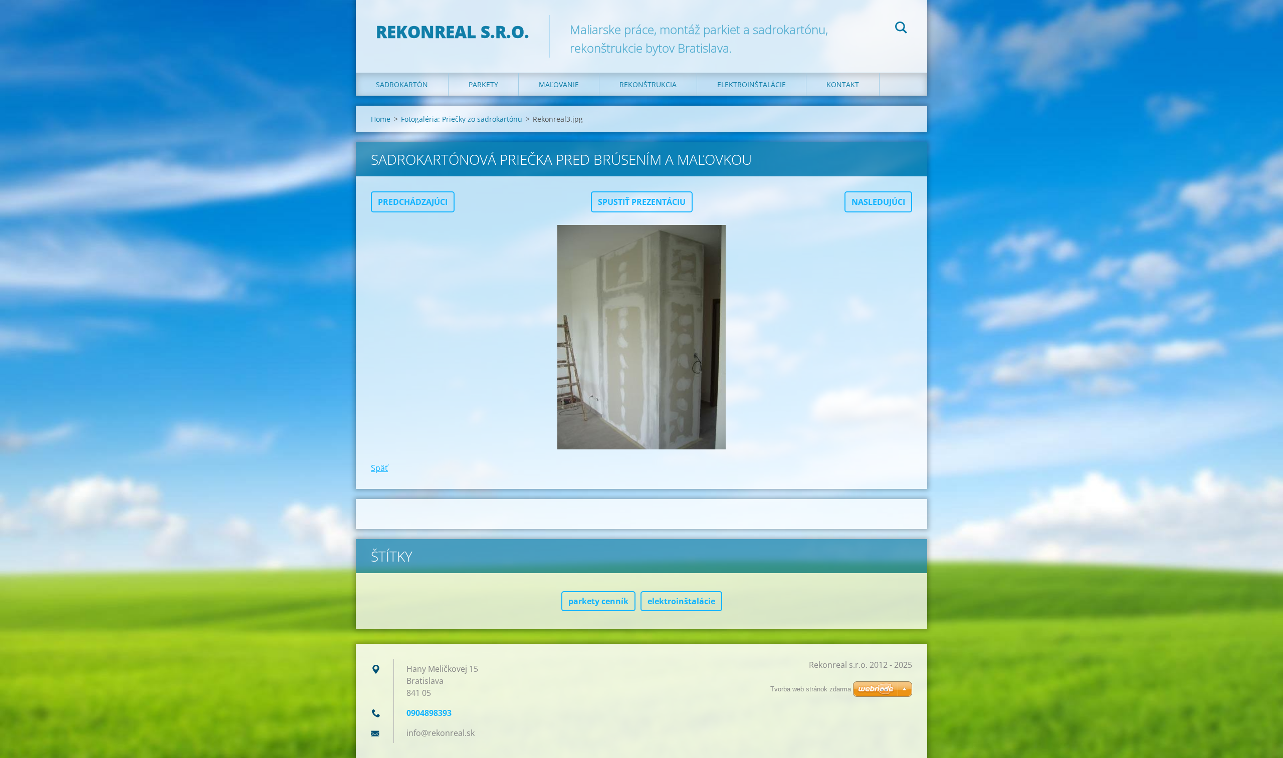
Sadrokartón (402, 84)
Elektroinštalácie (751, 84)
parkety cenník (598, 601)
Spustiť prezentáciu (642, 201)
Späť (379, 467)
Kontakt (842, 84)
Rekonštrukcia (648, 84)
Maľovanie (559, 84)
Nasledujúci (878, 201)
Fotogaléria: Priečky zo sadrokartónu (461, 119)
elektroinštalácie (681, 601)
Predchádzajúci (413, 201)
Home (380, 119)
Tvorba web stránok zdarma (810, 689)
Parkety (483, 84)
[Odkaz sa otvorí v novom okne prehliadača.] (641, 337)
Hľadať (901, 29)
